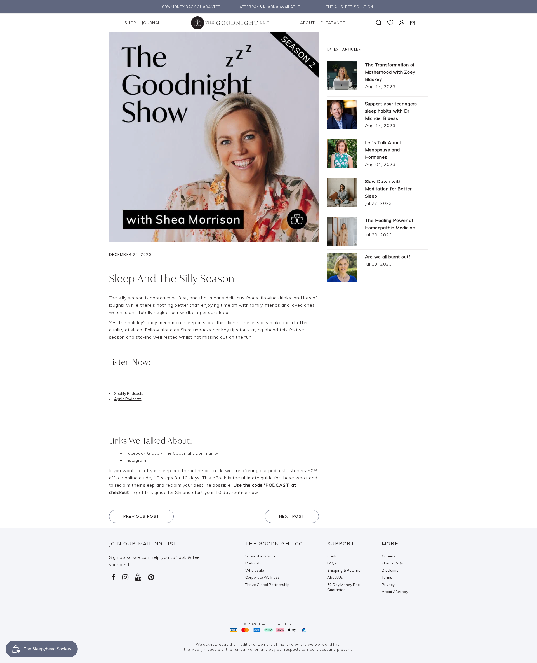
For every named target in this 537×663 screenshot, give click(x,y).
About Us (335, 577)
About (307, 22)
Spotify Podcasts (128, 393)
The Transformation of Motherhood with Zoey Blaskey (390, 72)
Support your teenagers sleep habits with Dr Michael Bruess (391, 111)
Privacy (388, 584)
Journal (151, 22)
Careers (389, 556)
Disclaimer (391, 570)
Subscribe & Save (260, 556)
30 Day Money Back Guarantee (344, 587)
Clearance (332, 22)
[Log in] (401, 22)
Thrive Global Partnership (267, 584)
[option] (189, 6)
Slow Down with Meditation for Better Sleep (388, 189)
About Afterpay (395, 591)
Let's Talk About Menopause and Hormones (383, 150)
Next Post (292, 516)
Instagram (136, 460)
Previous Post (141, 516)
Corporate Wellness (262, 577)
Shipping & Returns (343, 570)
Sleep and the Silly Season (172, 278)
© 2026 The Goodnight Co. (268, 624)
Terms (387, 577)
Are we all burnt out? (388, 256)
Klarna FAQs (392, 563)
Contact (334, 556)
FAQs (331, 563)
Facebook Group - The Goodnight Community (173, 453)
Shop (130, 22)
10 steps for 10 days (177, 478)
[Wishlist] (390, 22)
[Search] (378, 22)
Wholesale (254, 570)
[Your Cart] (412, 22)
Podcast (252, 563)
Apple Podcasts (128, 399)
